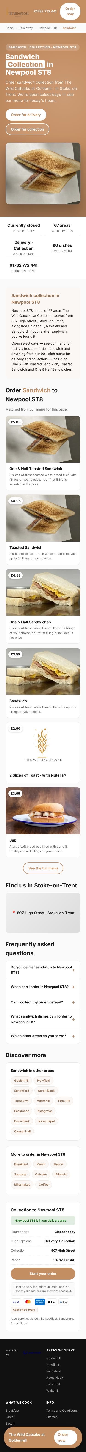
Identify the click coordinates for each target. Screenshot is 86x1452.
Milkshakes (22, 1184)
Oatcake (41, 1174)
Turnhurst (21, 1101)
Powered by (12, 1352)
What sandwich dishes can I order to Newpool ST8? (41, 1019)
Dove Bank (22, 1121)
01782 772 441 (45, 11)
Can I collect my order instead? (37, 1002)
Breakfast (21, 1164)
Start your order (43, 1273)
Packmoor (21, 1111)
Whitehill (43, 1101)
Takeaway (26, 28)
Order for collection (27, 129)
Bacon (58, 1164)
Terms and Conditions (62, 1410)
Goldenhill (21, 1080)
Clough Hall (22, 1131)
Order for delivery (26, 115)
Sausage (20, 1174)
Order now (70, 11)
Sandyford (21, 1090)
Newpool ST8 (48, 28)
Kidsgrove (44, 1111)
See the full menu (43, 868)
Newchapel (46, 1121)
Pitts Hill (64, 1101)
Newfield (43, 1080)
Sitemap (52, 1417)
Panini (41, 1164)
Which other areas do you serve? (38, 1036)
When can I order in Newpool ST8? (40, 987)
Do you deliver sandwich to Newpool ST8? (41, 970)
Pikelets (61, 1174)
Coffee (44, 1184)
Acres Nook (46, 1090)
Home (10, 28)
